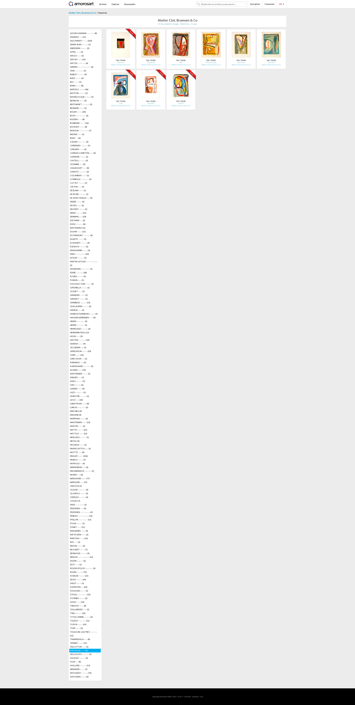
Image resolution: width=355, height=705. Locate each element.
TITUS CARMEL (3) (81, 617)
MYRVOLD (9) (77, 463)
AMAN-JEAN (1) (80, 44)
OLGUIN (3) (79, 489)
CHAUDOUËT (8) (79, 168)
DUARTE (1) (78, 239)
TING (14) (77, 613)
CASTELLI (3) (79, 160)
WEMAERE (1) (78, 669)
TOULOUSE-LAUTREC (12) (83, 634)
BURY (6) (75, 138)
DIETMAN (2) (77, 220)
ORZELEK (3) (79, 497)
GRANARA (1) (79, 295)
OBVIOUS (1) (76, 486)
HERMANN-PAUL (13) (79, 332)
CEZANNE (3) (77, 164)
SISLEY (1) (77, 583)
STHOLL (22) (80, 594)
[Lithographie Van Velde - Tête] (180, 45)
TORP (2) (76, 628)
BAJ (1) (75, 82)
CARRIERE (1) (79, 157)
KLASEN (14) (78, 370)
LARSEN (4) (77, 388)
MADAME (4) (75, 415)
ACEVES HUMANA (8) (83, 33)
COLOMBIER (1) (79, 175)
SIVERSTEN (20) (78, 587)
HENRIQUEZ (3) (80, 329)
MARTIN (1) (77, 426)
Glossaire (195, 697)
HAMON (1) (77, 310)
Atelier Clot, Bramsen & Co (82, 12)
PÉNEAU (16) (81, 516)
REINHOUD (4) (79, 553)
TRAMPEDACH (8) (80, 639)
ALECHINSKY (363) (81, 41)
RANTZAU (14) (79, 538)
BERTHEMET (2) (81, 104)
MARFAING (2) (79, 418)
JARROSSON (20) (80, 351)
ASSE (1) (78, 70)
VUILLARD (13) (80, 665)
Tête (180, 62)
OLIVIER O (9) (79, 493)
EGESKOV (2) (79, 246)
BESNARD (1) (78, 108)
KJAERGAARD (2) (81, 366)
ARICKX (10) (77, 59)
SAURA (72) (78, 572)
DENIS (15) (78, 213)
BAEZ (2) (77, 78)
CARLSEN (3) (78, 149)
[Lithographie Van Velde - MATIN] (181, 86)
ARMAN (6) (81, 67)
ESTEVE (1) (78, 258)
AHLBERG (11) (78, 37)
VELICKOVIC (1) (81, 654)
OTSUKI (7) (75, 501)
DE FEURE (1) (79, 194)
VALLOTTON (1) (79, 647)
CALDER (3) (79, 142)
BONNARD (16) (79, 123)
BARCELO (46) (79, 89)
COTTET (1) (78, 183)
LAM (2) (76, 385)
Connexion (270, 4)
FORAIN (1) (77, 280)
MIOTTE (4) (77, 452)
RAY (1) (75, 542)
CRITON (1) (77, 186)
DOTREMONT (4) (81, 235)
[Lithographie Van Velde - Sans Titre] (241, 45)
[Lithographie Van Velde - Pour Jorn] (120, 45)
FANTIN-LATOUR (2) (84, 263)
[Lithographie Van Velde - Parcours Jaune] (211, 45)
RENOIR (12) (81, 557)
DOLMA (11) (78, 231)
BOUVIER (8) (78, 127)
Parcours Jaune (211, 62)
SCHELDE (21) (79, 576)
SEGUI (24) (78, 579)
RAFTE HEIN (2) (79, 534)
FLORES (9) (78, 276)
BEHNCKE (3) (78, 100)
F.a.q (201, 697)
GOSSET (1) (77, 291)
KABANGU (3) (78, 362)
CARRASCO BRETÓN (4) (83, 153)
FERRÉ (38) (78, 272)
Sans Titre (241, 62)
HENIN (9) (78, 321)
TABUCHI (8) (78, 606)
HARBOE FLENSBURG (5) (84, 314)
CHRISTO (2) (79, 171)
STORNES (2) (78, 598)
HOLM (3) (76, 336)
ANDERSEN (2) (79, 48)
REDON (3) (77, 546)
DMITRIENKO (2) (77, 228)
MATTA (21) (78, 430)
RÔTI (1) (76, 564)
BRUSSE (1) (77, 134)
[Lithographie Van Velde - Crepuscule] (150, 45)
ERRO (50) (79, 254)
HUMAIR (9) (78, 344)
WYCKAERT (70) (80, 673)
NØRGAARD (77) (80, 478)
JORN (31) (77, 355)
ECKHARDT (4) (80, 243)
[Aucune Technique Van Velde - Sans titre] (150, 86)
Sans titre (151, 103)
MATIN (180, 103)
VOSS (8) (75, 662)
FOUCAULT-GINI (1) (82, 284)
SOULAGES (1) (79, 591)
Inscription (255, 4)
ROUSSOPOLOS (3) (82, 568)
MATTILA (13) (78, 433)
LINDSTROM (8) (79, 403)
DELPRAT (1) (78, 209)
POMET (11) (77, 527)
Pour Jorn (120, 62)
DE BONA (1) (78, 190)
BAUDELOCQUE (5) (81, 97)
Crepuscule (151, 62)
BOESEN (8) (77, 119)
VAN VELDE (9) (79, 650)
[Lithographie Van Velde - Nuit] (120, 86)
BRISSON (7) (80, 130)
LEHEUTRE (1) (79, 396)
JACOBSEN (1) (78, 347)
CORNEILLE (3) (80, 179)
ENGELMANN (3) (80, 250)
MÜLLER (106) (79, 456)
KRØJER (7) (77, 377)
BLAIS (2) (79, 115)
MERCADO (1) (79, 437)
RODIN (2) (78, 561)
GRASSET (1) (79, 299)
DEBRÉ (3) (77, 201)
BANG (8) (76, 85)
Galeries (115, 4)
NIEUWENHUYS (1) (82, 471)
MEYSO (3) (74, 441)
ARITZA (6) (79, 63)
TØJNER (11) (78, 643)
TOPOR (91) (78, 624)
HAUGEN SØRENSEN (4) (83, 317)
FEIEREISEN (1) (81, 269)
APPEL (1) (76, 52)
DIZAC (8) (77, 224)
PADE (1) (78, 504)
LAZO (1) (78, 392)
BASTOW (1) (79, 93)
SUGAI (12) (77, 602)
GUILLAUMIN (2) (80, 306)
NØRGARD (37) (78, 482)
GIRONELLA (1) (80, 287)
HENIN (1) (78, 325)
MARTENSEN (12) (80, 422)
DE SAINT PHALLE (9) (81, 198)
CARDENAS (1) (80, 145)
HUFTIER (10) (79, 340)
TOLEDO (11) (80, 620)
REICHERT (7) (79, 549)
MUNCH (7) (78, 460)
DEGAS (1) (77, 205)
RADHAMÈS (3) (79, 531)
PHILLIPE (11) (80, 519)
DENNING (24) (78, 216)
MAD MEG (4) (76, 411)
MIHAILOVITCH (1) (80, 448)
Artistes (103, 4)
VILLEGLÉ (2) (79, 658)
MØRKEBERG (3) (79, 467)
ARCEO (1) (77, 55)
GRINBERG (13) (80, 302)
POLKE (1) (77, 523)
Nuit (120, 103)
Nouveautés (129, 4)
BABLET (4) (78, 74)
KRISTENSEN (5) (80, 373)
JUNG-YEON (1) (78, 358)
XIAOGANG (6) (79, 676)
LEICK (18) (76, 400)
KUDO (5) (77, 381)
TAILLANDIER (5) (79, 609)
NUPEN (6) (76, 475)
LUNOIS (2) (79, 407)
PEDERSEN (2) (78, 508)
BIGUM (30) (78, 112)
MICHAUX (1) (78, 445)
